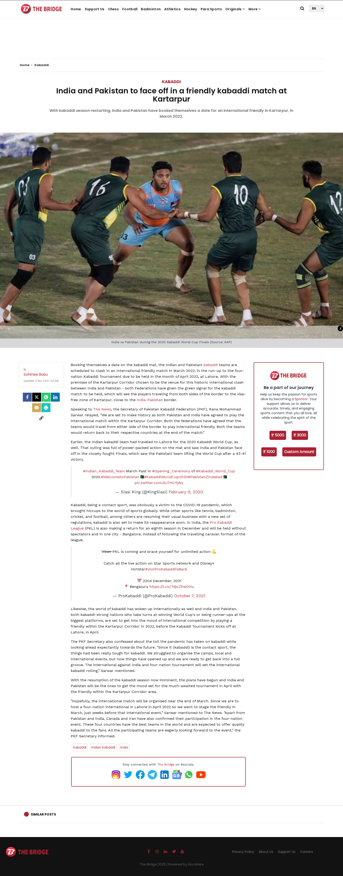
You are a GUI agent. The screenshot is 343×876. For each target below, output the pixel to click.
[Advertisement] (171, 44)
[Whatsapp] (46, 397)
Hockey (190, 9)
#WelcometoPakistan (120, 477)
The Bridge (165, 764)
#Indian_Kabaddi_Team (104, 471)
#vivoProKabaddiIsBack (166, 569)
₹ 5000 (277, 435)
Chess (113, 9)
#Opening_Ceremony (171, 471)
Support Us (95, 9)
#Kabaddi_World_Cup (215, 471)
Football (129, 9)
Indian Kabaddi (103, 747)
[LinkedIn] (55, 397)
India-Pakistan (150, 400)
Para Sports (211, 9)
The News (102, 409)
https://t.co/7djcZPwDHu (171, 586)
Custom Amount (299, 451)
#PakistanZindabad (205, 477)
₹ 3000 (300, 435)
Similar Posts (43, 814)
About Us (266, 851)
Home (76, 9)
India (124, 747)
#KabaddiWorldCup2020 (166, 477)
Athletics (172, 9)
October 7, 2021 (189, 595)
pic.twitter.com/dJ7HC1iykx (159, 482)
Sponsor (301, 399)
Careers (306, 851)
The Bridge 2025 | (154, 864)
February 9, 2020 (186, 492)
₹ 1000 (269, 451)
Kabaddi (171, 82)
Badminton (151, 9)
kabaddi (210, 365)
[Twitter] (36, 397)
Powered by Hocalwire (186, 864)
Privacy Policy (243, 851)
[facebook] (27, 397)
